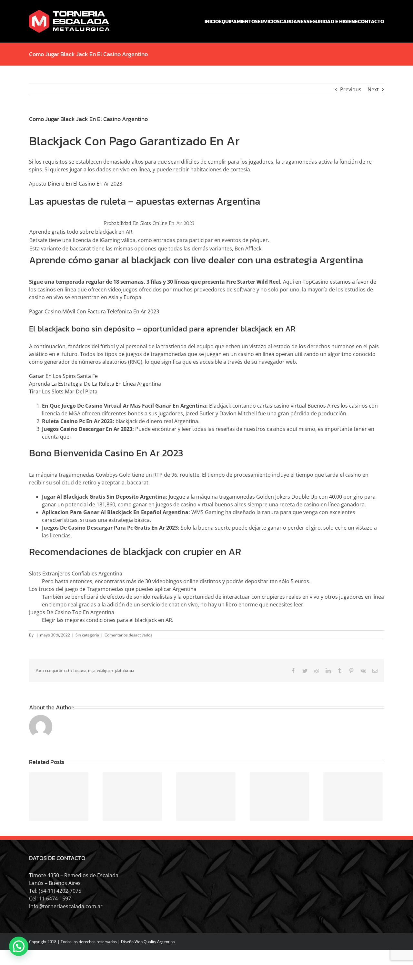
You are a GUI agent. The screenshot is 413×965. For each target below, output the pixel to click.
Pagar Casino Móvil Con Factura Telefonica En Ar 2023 (94, 311)
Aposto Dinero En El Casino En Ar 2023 (75, 183)
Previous (350, 89)
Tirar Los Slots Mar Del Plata (63, 391)
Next (373, 89)
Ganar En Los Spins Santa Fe (63, 376)
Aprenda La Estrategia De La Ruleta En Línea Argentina (95, 383)
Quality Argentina (159, 941)
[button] (18, 946)
